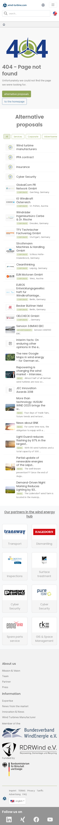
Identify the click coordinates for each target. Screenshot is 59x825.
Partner (6, 681)
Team (5, 676)
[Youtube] (50, 819)
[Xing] (22, 819)
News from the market (15, 706)
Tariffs (40, 790)
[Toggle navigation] (53, 4)
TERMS (21, 790)
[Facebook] (36, 819)
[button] (55, 13)
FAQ (25, 794)
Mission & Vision (11, 670)
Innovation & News (13, 711)
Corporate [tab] (33, 136)
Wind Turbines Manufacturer (19, 717)
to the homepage (14, 101)
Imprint (12, 790)
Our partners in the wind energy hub (29, 514)
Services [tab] (18, 136)
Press (5, 687)
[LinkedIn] (9, 819)
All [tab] (7, 136)
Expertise (7, 700)
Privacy (31, 790)
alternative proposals (16, 94)
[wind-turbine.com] (4, 24)
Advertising (15, 794)
